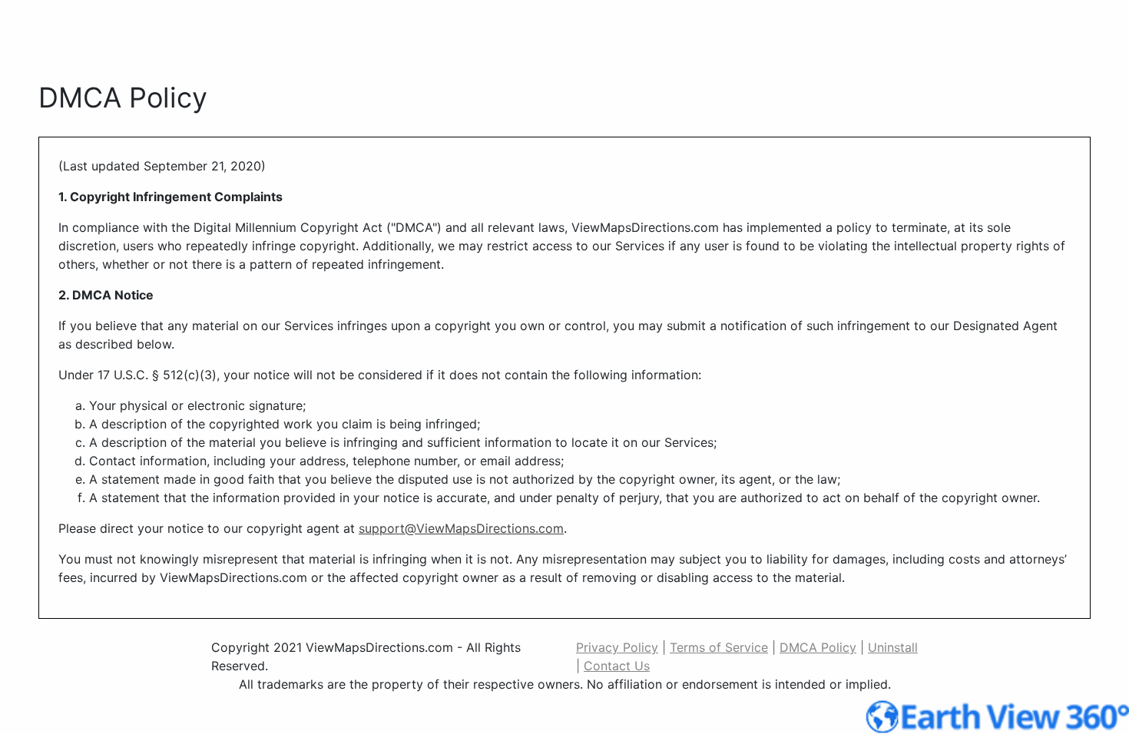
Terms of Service (719, 647)
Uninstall (893, 647)
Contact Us (617, 665)
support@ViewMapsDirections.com (461, 528)
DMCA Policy (818, 647)
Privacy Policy (617, 647)
